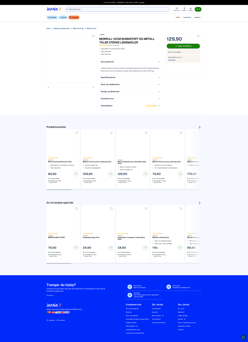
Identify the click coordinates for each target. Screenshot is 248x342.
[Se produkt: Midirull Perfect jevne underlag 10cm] (98, 159)
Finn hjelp (49, 295)
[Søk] (67, 9)
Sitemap (180, 319)
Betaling (128, 312)
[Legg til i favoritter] (198, 36)
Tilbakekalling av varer (133, 329)
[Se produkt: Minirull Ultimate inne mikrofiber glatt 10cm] (132, 159)
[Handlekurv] (198, 9)
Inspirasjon (187, 17)
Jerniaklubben (156, 308)
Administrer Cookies (184, 326)
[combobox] (119, 9)
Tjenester (181, 329)
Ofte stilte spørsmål (132, 308)
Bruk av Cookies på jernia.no (187, 322)
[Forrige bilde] (48, 87)
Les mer (142, 2)
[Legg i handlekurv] (76, 174)
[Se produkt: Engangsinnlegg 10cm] (98, 233)
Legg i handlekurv (185, 46)
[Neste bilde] (93, 87)
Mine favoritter (156, 315)
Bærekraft (181, 312)
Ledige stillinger (183, 315)
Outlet (178, 17)
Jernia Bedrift (156, 319)
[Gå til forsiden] (54, 9)
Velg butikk (171, 60)
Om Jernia (181, 308)
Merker (64, 17)
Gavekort (197, 17)
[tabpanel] (71, 58)
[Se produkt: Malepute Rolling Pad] (167, 233)
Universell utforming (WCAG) (135, 333)
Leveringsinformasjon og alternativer (137, 319)
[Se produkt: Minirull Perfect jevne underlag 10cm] (167, 159)
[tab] (54, 87)
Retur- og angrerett (132, 315)
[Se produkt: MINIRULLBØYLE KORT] (63, 233)
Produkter (53, 17)
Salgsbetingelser (131, 322)
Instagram (52, 320)
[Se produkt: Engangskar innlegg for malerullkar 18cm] (132, 233)
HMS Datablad (130, 326)
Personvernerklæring (158, 322)
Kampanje (75, 17)
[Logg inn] (190, 9)
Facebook (62, 320)
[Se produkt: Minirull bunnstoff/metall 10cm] (63, 159)
